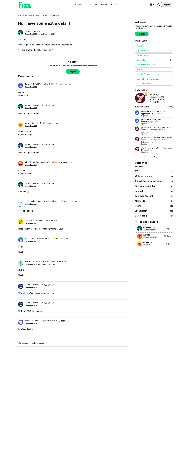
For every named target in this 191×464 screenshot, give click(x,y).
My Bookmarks (154, 51)
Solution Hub (142, 69)
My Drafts (154, 60)
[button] (20, 32)
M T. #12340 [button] (29, 238)
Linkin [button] (27, 123)
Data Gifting (154, 216)
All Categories (140, 166)
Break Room (154, 211)
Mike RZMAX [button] (30, 162)
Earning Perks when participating (150, 79)
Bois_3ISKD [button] (29, 261)
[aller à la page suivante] (162, 156)
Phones (154, 206)
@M (20, 311)
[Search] (158, 4)
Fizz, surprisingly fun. (154, 186)
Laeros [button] (27, 31)
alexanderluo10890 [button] (32, 321)
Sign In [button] (73, 72)
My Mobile (154, 201)
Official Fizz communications (154, 181)
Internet (154, 191)
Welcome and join (154, 176)
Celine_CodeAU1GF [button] (32, 84)
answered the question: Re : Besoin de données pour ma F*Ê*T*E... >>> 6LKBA (156, 130)
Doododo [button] (28, 220)
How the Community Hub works (149, 74)
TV (154, 171)
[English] (25, 5)
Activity (140, 46)
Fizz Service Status (144, 84)
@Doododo (23, 293)
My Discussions (143, 55)
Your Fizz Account (154, 196)
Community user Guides (146, 65)
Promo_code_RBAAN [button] (33, 201)
